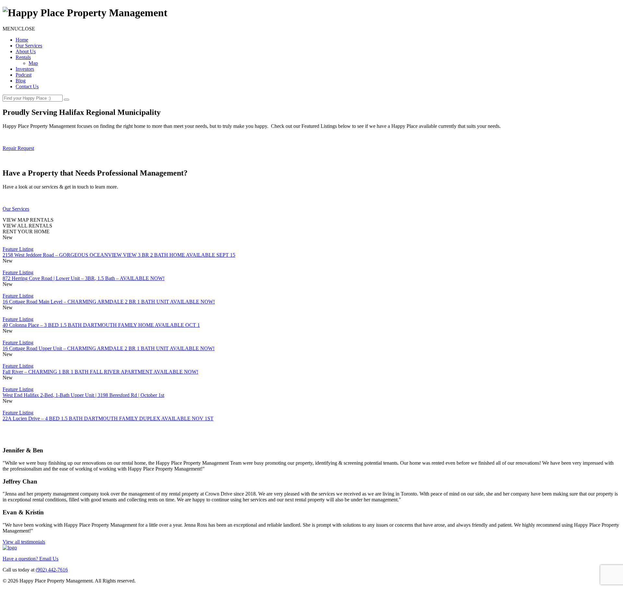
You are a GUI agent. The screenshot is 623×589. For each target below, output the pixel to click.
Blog (21, 80)
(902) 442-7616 (52, 569)
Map (33, 63)
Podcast (23, 75)
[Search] (66, 100)
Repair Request (18, 148)
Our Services (29, 45)
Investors (25, 69)
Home (22, 40)
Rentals (23, 57)
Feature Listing (18, 249)
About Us (26, 51)
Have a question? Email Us (30, 558)
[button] (19, 28)
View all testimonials (24, 542)
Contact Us (27, 86)
